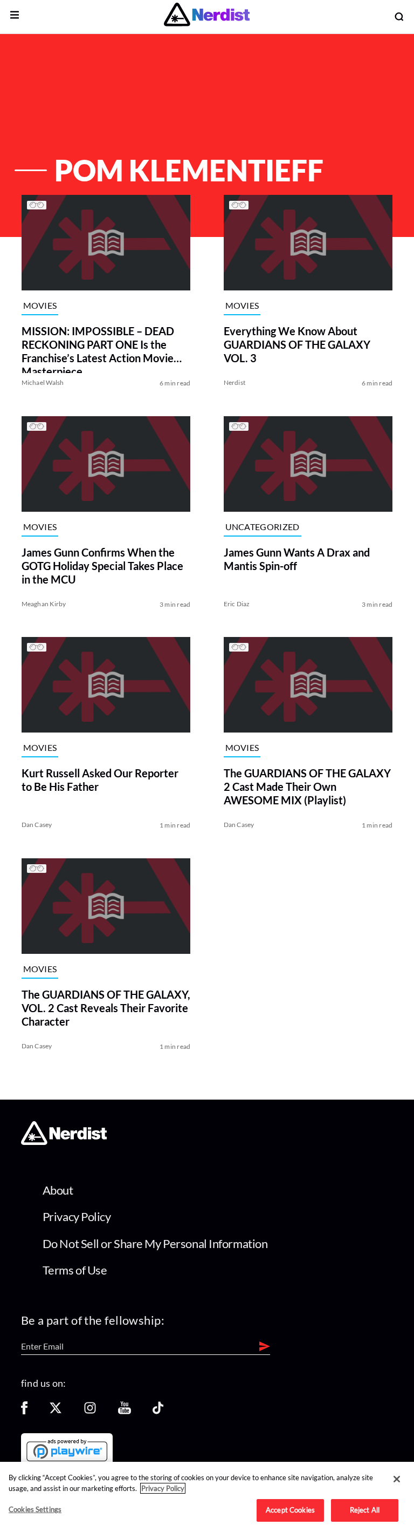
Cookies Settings (35, 1509)
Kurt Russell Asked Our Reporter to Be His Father (100, 780)
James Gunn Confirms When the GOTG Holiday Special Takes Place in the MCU (102, 565)
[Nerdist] (207, 16)
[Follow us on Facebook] (24, 1411)
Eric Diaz (237, 603)
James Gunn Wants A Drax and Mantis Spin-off (297, 558)
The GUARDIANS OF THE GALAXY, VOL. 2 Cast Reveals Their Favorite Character (106, 1007)
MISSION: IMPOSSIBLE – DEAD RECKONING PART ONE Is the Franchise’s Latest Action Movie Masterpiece (98, 348)
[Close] (397, 1479)
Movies (40, 305)
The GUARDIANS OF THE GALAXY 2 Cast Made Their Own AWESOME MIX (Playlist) (307, 786)
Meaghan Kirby (44, 603)
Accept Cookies (290, 1510)
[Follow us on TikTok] (158, 1411)
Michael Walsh (43, 382)
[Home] (64, 1142)
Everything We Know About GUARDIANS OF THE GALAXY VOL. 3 (297, 344)
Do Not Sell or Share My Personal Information (155, 1243)
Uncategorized (262, 526)
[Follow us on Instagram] (90, 1411)
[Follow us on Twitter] (55, 1411)
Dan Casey (37, 825)
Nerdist (235, 382)
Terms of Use (75, 1270)
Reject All (365, 1510)
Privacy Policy (77, 1216)
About (58, 1190)
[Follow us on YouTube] (124, 1411)
